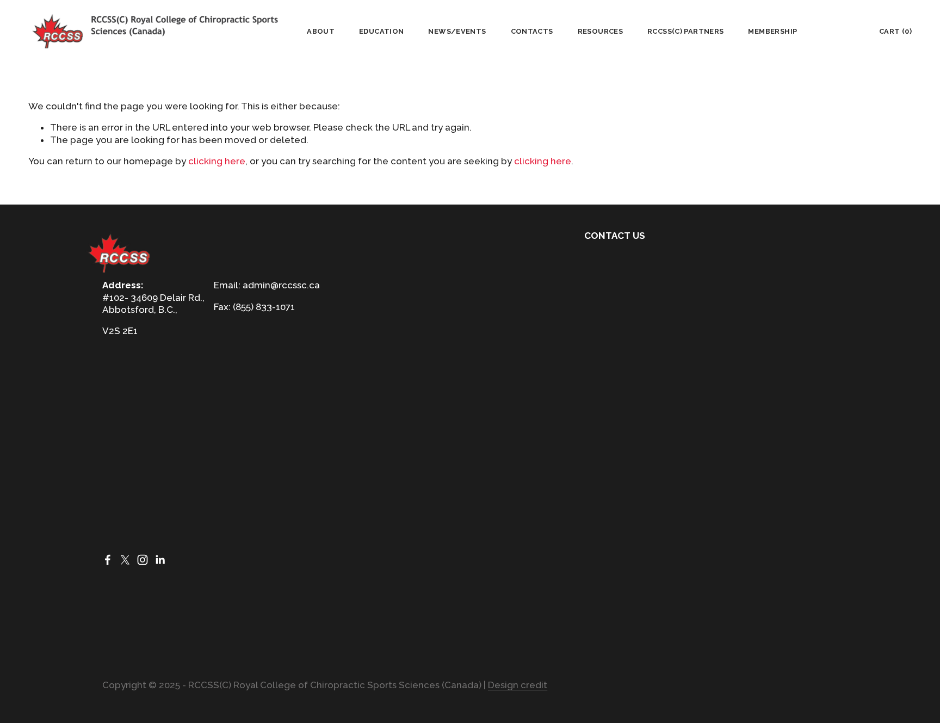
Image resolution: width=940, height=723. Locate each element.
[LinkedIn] (159, 559)
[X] (125, 559)
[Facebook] (107, 559)
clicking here (216, 161)
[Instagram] (142, 559)
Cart (895, 31)
